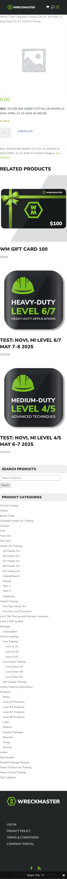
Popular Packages (13, 732)
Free (2, 531)
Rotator (7, 581)
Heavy (6, 697)
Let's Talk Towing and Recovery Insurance (24, 616)
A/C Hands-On (11, 571)
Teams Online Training (13, 772)
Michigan (5, 626)
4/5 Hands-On (11, 556)
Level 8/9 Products (14, 717)
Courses (4, 526)
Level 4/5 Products (14, 707)
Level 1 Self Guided (11, 621)
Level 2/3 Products (14, 702)
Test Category (18, 17)
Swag (6, 742)
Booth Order (7, 516)
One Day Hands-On (14, 606)
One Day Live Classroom (17, 611)
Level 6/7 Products (14, 712)
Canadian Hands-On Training (17, 521)
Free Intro (5, 536)
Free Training (10, 641)
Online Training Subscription (16, 687)
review (4, 752)
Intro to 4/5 (12, 651)
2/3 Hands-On (11, 551)
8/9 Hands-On (11, 566)
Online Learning (9, 636)
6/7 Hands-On (11, 561)
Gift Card (5, 541)
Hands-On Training (11, 546)
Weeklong (9, 596)
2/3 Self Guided (9, 505)
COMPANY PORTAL (20, 844)
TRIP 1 (7, 586)
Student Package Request (15, 762)
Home (3, 17)
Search (5, 485)
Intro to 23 (12, 646)
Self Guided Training (14, 682)
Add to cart (25, 131)
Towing (7, 747)
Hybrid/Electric (11, 576)
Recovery (8, 737)
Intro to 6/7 (12, 656)
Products (5, 692)
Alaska (4, 510)
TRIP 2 (7, 591)
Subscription (10, 631)
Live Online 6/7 (14, 677)
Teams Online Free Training (15, 767)
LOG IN (11, 825)
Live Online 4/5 (14, 671)
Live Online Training (14, 661)
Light (6, 722)
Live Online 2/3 (14, 666)
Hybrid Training (9, 601)
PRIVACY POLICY (19, 831)
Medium (7, 727)
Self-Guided (7, 757)
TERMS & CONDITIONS (23, 837)
